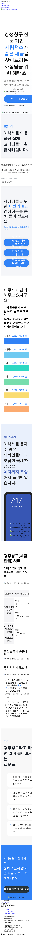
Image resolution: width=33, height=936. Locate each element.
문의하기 (4, 3)
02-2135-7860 (5, 902)
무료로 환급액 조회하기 (16, 889)
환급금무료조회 (6, 7)
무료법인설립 (5, 5)
